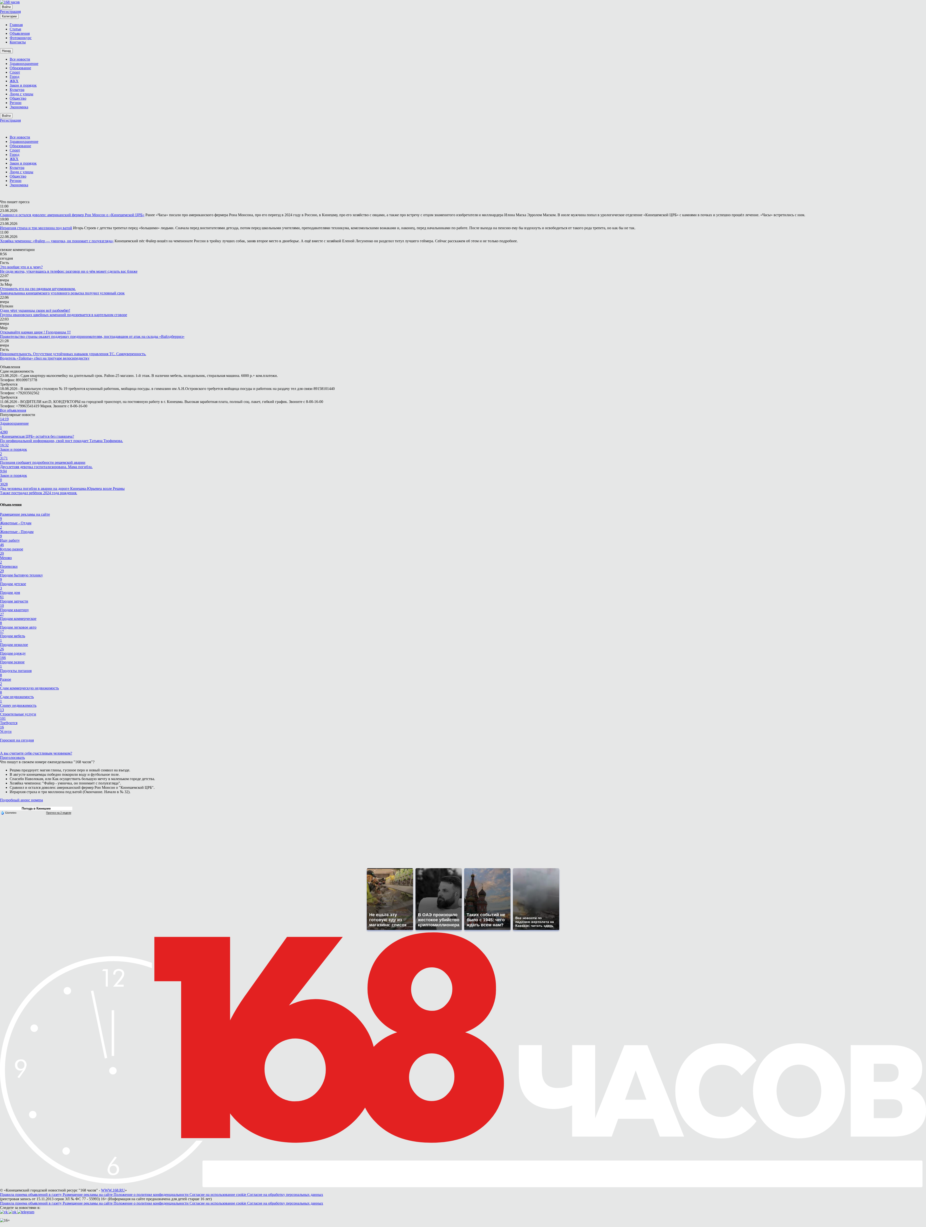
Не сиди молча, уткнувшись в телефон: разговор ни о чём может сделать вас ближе (68, 271)
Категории (9, 16)
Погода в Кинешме (36, 808)
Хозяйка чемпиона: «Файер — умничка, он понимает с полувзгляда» (57, 241)
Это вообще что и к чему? (21, 267)
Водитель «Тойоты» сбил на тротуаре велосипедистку (44, 358)
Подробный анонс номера (21, 800)
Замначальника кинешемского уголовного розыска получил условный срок (62, 293)
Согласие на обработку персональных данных (285, 1194)
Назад (6, 51)
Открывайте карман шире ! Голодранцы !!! (35, 332)
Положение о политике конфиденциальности (152, 1194)
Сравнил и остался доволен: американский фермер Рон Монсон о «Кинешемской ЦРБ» (72, 215)
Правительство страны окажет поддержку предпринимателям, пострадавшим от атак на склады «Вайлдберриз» (92, 336)
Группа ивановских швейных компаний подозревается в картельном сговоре (63, 315)
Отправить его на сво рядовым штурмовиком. (38, 289)
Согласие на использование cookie (218, 1194)
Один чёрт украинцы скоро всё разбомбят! (35, 310)
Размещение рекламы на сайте (25, 514)
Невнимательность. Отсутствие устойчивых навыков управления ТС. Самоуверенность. (73, 354)
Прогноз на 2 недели (58, 812)
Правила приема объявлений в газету (31, 1194)
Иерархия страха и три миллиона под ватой (36, 228)
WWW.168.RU (113, 1190)
